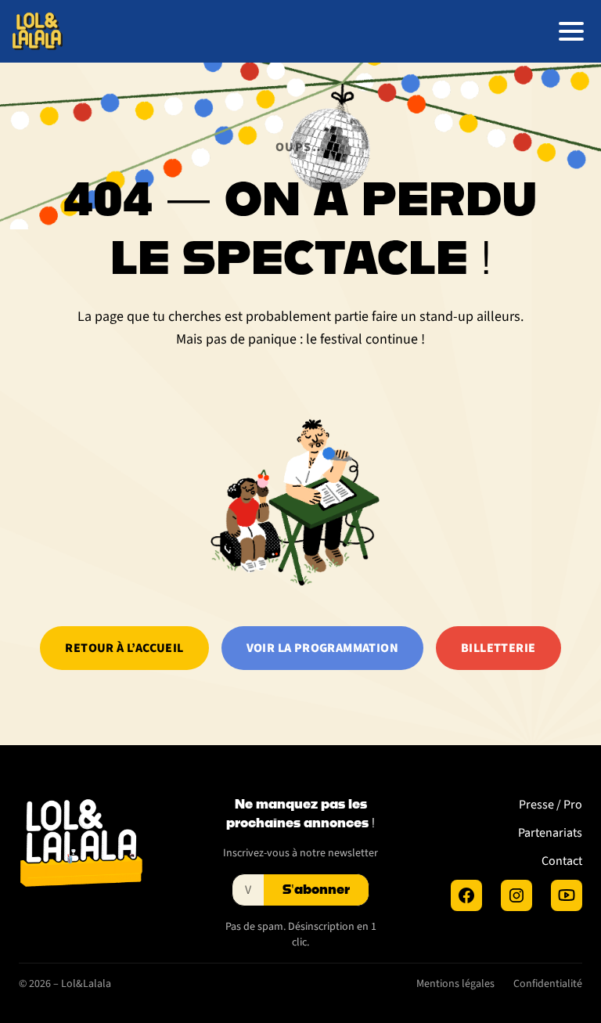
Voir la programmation (322, 648)
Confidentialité (547, 984)
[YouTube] (566, 895)
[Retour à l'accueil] (38, 31)
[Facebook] (466, 895)
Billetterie (498, 648)
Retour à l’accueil (124, 648)
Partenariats (550, 832)
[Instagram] (516, 895)
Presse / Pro (550, 804)
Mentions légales (455, 984)
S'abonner (316, 889)
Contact (562, 861)
